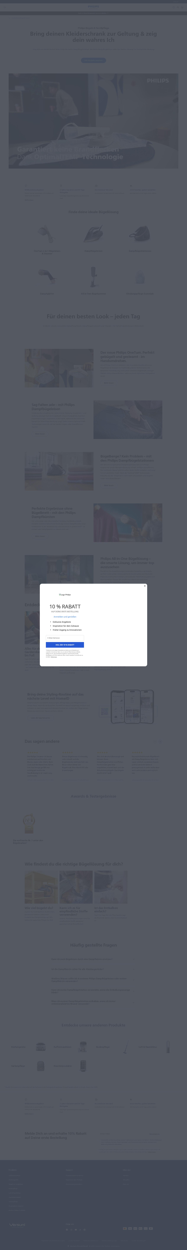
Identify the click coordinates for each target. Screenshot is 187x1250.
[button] (145, 585)
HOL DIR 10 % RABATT (65, 645)
